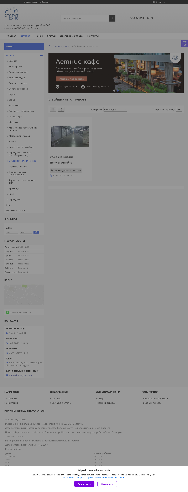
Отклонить (107, 484)
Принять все (84, 484)
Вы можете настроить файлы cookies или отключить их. (93, 477)
